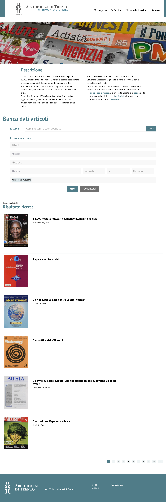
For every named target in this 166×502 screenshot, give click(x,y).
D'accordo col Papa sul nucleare (51, 421)
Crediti (94, 485)
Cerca (151, 128)
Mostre (156, 10)
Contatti (95, 488)
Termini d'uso (117, 485)
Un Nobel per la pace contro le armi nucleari (59, 299)
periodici (119, 96)
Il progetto (100, 10)
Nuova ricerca (89, 189)
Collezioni (117, 10)
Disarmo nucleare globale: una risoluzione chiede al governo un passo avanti (75, 382)
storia (137, 92)
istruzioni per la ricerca (98, 92)
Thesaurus (114, 99)
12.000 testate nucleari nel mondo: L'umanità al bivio (65, 218)
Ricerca (14, 128)
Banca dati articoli (137, 10)
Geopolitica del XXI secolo (48, 340)
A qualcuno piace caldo (46, 259)
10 (154, 461)
